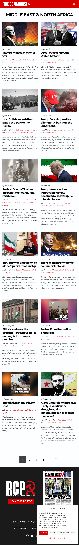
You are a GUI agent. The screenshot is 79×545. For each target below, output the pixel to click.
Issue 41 (58, 422)
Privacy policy (62, 538)
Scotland (5, 346)
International (55, 60)
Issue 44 (5, 205)
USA (33, 60)
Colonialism (20, 130)
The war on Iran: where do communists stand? (57, 264)
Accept (43, 533)
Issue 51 (12, 62)
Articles (33, 202)
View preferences (66, 533)
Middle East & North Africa (21, 60)
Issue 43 (20, 272)
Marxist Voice (58, 337)
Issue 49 (53, 62)
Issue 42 (20, 346)
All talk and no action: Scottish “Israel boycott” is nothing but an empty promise (19, 334)
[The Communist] (17, 5)
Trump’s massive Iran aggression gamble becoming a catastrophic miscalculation (57, 194)
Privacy (31, 522)
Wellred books (21, 528)
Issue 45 (53, 132)
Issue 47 (30, 132)
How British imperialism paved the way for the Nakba (17, 123)
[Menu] (74, 3)
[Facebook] (27, 535)
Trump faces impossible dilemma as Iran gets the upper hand (56, 123)
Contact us (19, 522)
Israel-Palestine (65, 60)
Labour (18, 270)
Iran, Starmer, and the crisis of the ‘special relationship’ (19, 264)
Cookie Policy (52, 538)
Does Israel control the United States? (55, 54)
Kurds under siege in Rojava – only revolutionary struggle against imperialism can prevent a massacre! (58, 409)
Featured (5, 62)
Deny (52, 533)
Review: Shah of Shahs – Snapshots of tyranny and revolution (18, 193)
